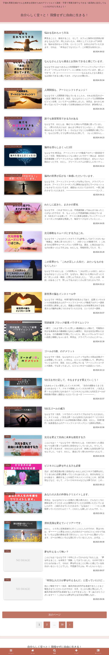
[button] (100, 555)
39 (62, 624)
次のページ (55, 614)
